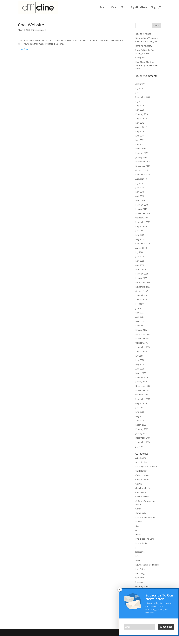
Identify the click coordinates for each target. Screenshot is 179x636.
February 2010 (141, 204)
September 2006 (142, 347)
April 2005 (139, 420)
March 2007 (140, 321)
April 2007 (139, 317)
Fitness (138, 521)
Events (104, 7)
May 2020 (139, 109)
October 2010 (141, 170)
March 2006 (140, 373)
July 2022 (139, 101)
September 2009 (142, 222)
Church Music (141, 492)
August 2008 (141, 248)
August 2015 (141, 118)
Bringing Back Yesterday (146, 466)
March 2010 (140, 200)
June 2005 (139, 412)
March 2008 (140, 269)
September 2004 (142, 442)
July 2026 (139, 88)
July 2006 (139, 356)
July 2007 (139, 304)
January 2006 (141, 381)
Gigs (137, 526)
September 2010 (142, 174)
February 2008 (141, 273)
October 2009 (141, 217)
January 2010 (141, 209)
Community (140, 513)
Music (124, 7)
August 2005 (141, 403)
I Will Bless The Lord (144, 538)
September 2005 (142, 399)
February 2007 (141, 325)
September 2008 (142, 243)
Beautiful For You (143, 462)
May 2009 (139, 239)
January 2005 (141, 433)
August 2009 (141, 226)
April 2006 (139, 368)
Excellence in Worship (145, 517)
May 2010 (139, 191)
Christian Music (142, 475)
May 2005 (139, 416)
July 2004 (139, 446)
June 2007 (139, 308)
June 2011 (139, 135)
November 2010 (142, 166)
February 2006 (141, 377)
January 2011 (141, 157)
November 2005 (142, 390)
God (137, 530)
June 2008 (139, 256)
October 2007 (141, 291)
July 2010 (139, 183)
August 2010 (141, 179)
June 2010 (139, 187)
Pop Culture (140, 569)
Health (138, 534)
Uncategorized (39, 30)
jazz (137, 547)
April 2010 (139, 196)
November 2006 (142, 338)
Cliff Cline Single (142, 496)
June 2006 (139, 360)
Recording (139, 573)
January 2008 (141, 278)
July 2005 (139, 407)
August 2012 (141, 127)
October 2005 (141, 394)
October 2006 (141, 342)
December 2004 (142, 437)
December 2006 (142, 334)
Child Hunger (141, 471)
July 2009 (139, 230)
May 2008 (139, 261)
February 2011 (141, 153)
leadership (140, 552)
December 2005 (142, 386)
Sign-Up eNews (139, 7)
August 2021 (141, 105)
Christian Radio (142, 479)
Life (137, 556)
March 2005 (140, 424)
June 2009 (139, 235)
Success (139, 582)
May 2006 (139, 364)
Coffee (138, 508)
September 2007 (142, 295)
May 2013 (139, 122)
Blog (153, 7)
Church (138, 483)
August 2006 (141, 351)
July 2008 (139, 252)
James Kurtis (141, 543)
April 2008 (139, 265)
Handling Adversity (143, 45)
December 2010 (142, 161)
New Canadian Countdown (147, 564)
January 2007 (141, 330)
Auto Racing (140, 458)
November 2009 (142, 213)
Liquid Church (24, 49)
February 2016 (141, 114)
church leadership (143, 488)
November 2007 (142, 286)
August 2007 (141, 299)
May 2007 (139, 312)
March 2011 (140, 148)
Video (114, 7)
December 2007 (142, 282)
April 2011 (139, 144)
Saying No (140, 57)
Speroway (139, 577)
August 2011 (141, 131)
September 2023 (142, 97)
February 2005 (141, 429)
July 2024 (139, 92)
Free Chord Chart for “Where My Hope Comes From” (146, 65)
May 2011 (139, 140)
